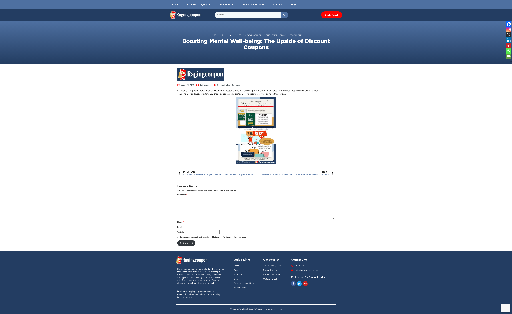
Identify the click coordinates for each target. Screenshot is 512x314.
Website (180, 232)
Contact (277, 4)
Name (180, 222)
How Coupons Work (253, 4)
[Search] (284, 15)
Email (180, 227)
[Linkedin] (508, 40)
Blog (293, 4)
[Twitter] (299, 283)
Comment (182, 194)
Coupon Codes (223, 85)
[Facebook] (508, 24)
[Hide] (511, 61)
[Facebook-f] (293, 283)
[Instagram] (508, 29)
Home (175, 4)
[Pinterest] (508, 45)
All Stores (224, 4)
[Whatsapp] (508, 51)
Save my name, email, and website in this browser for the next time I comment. (213, 237)
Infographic (235, 85)
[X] (508, 34)
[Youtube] (305, 283)
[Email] (508, 56)
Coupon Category (197, 4)
